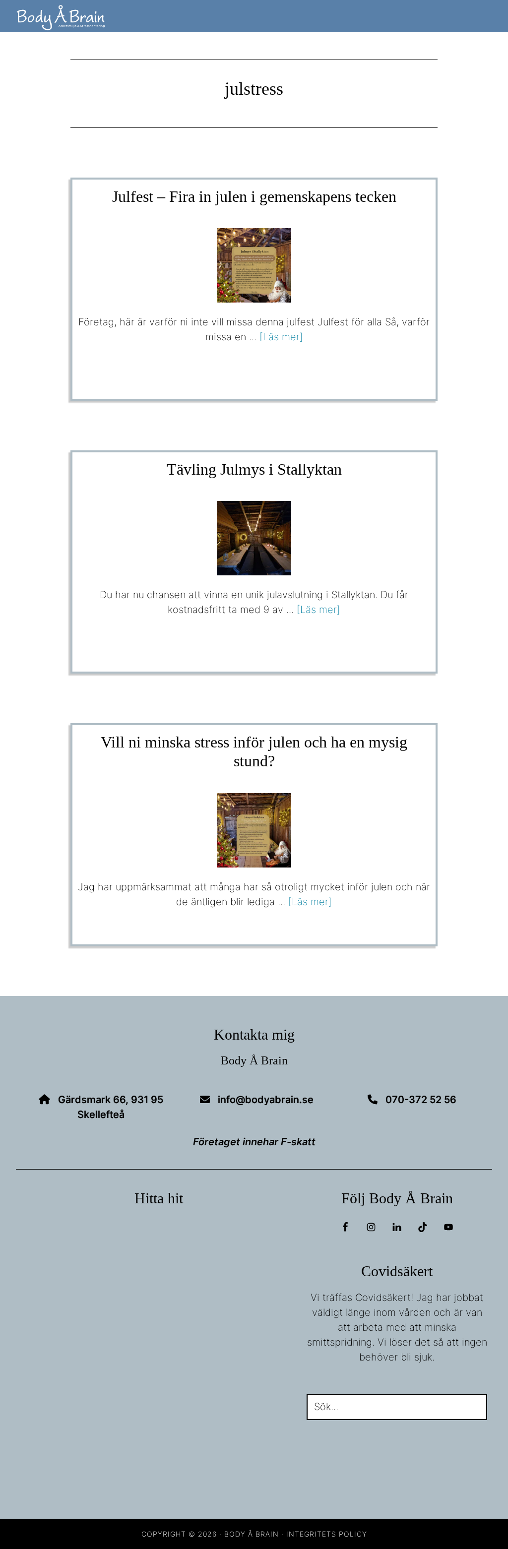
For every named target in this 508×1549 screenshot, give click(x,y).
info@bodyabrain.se (266, 1100)
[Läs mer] (281, 337)
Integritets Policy (326, 1534)
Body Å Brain (105, 18)
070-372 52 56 (420, 1100)
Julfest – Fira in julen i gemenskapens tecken (254, 196)
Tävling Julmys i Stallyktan (254, 469)
